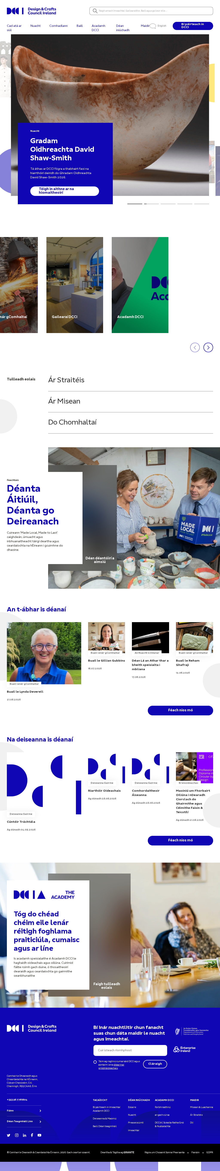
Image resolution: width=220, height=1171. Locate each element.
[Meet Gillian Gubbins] (106, 646)
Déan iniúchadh (123, 28)
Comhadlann (58, 26)
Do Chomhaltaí (72, 422)
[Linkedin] (24, 1135)
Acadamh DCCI (98, 28)
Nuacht (36, 26)
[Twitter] (8, 1135)
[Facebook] (32, 1135)
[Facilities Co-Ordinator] (150, 778)
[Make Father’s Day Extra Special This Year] (150, 650)
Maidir (145, 26)
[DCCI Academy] (140, 285)
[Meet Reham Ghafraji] (194, 648)
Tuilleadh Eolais (53, 193)
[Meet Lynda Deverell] (44, 662)
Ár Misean (64, 401)
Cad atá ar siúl (14, 28)
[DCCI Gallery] (74, 285)
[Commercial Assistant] (44, 792)
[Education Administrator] (106, 776)
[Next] (97, 191)
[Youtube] (39, 1135)
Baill (80, 26)
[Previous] (91, 191)
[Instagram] (16, 1135)
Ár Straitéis (66, 380)
